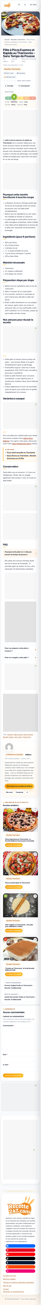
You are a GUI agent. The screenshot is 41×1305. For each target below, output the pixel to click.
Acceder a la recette (13, 851)
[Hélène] (9, 754)
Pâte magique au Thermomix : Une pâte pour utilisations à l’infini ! (19, 930)
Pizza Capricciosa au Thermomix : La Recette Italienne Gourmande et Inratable (19, 846)
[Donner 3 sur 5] (9, 80)
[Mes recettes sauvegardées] (17, 5)
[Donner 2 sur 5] (7, 80)
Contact (6, 1294)
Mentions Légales (9, 1284)
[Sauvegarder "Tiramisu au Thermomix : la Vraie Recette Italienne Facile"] (34, 944)
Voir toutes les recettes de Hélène (19, 793)
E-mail (6, 1068)
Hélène (28, 762)
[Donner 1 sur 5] (4, 80)
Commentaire (8, 1029)
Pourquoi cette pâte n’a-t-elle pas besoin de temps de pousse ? (18, 560)
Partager (10, 85)
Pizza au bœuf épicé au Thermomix (17, 888)
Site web (9, 799)
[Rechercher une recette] (23, 5)
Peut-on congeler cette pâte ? (17, 665)
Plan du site (7, 1291)
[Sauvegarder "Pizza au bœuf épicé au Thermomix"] (34, 860)
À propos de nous (9, 1281)
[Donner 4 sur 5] (12, 80)
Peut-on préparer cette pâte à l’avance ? (17, 657)
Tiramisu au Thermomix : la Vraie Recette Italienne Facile (19, 972)
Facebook (19, 799)
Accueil (7, 39)
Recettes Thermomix (18, 39)
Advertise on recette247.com (13, 1297)
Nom (5, 1058)
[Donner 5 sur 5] (15, 80)
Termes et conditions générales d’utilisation (18, 1287)
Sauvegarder (25, 85)
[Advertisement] (20, 629)
